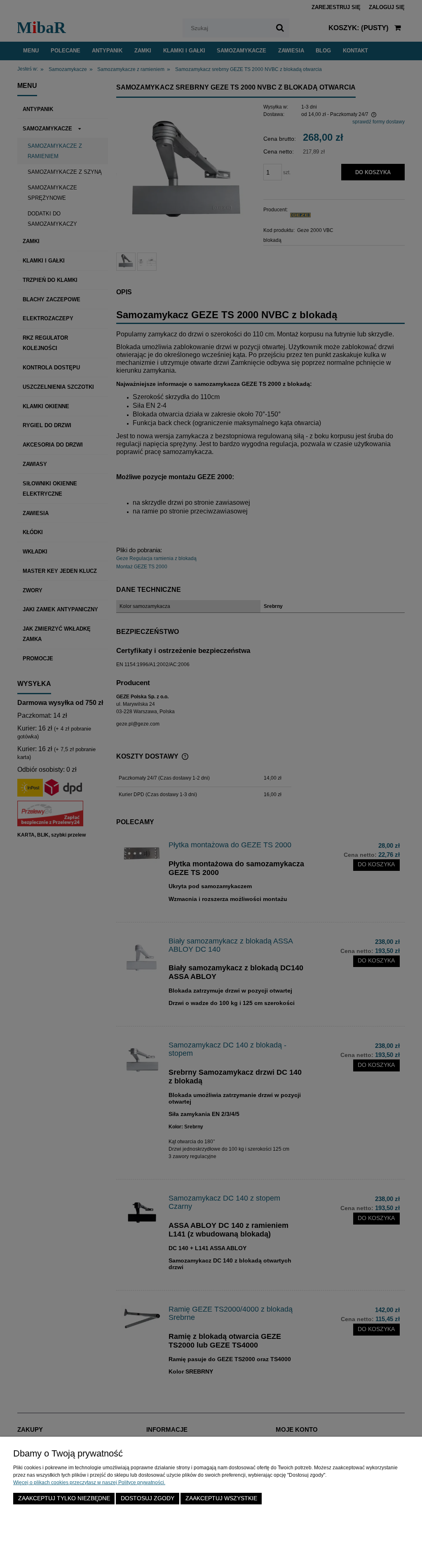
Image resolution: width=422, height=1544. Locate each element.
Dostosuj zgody (147, 1498)
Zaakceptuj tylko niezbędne (64, 1498)
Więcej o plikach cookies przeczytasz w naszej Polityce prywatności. (89, 1482)
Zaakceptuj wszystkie (221, 1498)
